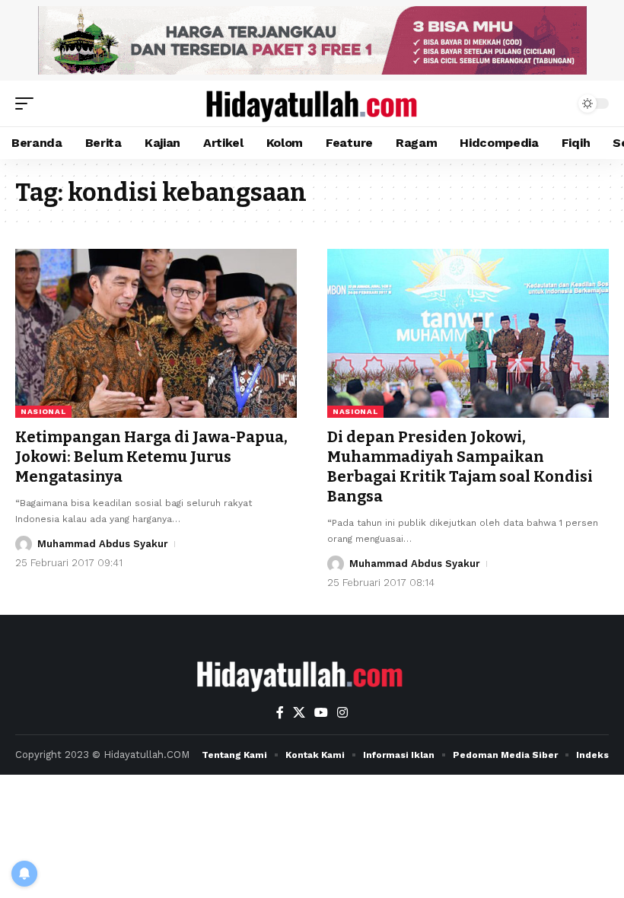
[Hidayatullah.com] (312, 103)
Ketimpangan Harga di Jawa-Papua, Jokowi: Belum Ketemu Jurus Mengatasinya (151, 457)
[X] (299, 712)
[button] (28, 103)
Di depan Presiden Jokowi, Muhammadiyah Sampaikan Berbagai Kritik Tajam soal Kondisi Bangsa (460, 466)
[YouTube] (321, 712)
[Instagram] (342, 712)
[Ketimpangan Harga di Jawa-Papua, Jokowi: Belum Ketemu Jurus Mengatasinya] (156, 333)
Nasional (43, 411)
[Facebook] (280, 712)
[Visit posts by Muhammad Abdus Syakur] (23, 544)
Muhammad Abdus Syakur (102, 543)
